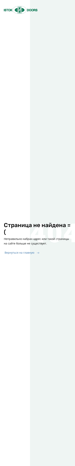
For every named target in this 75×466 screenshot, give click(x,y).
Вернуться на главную (19, 252)
